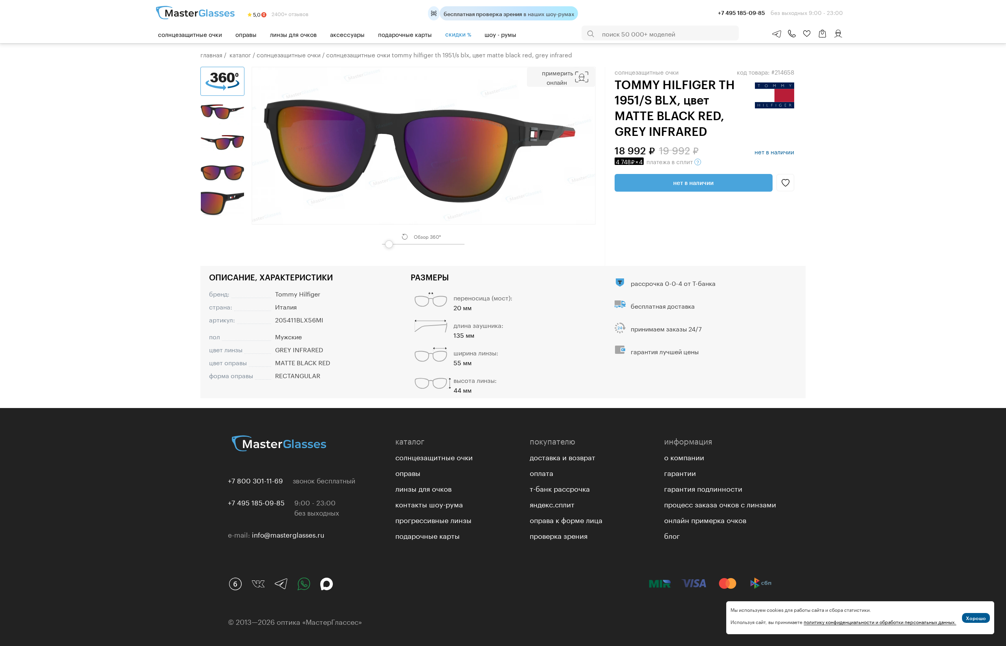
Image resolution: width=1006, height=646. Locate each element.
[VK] (258, 584)
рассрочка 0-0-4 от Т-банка (673, 282)
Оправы (246, 33)
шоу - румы (500, 33)
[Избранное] (806, 33)
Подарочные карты (405, 33)
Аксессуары (347, 33)
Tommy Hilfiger (297, 293)
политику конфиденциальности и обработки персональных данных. (880, 621)
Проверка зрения (558, 534)
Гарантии (680, 472)
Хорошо (976, 618)
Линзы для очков (293, 33)
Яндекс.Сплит (552, 503)
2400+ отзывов (289, 13)
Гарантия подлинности (703, 487)
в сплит (655, 161)
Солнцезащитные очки (190, 33)
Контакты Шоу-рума (429, 503)
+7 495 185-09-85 (256, 502)
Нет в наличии (693, 182)
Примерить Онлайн (557, 77)
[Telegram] (281, 584)
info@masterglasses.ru (288, 534)
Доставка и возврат (562, 456)
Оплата (541, 472)
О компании (684, 456)
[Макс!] (326, 584)
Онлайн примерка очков (705, 519)
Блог (672, 534)
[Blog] (235, 584)
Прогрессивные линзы (433, 519)
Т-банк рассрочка (560, 487)
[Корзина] (822, 37)
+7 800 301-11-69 (255, 480)
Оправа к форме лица (566, 519)
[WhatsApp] (303, 584)
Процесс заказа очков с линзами (720, 503)
